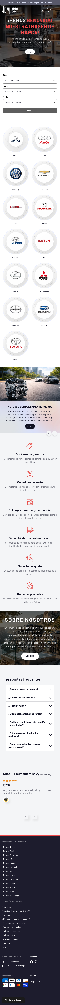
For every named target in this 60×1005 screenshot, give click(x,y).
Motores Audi (8, 851)
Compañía (6, 907)
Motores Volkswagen (11, 895)
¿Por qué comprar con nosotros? (16, 919)
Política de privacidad (11, 927)
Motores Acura (8, 847)
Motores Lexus (8, 875)
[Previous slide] (25, 816)
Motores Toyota (9, 891)
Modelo (6, 97)
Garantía (6, 915)
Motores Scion (8, 883)
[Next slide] (34, 816)
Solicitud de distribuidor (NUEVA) (16, 911)
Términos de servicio (11, 939)
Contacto (6, 943)
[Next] (54, 433)
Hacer (5, 86)
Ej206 (6, 785)
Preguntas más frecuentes (13, 923)
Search (30, 110)
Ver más (30, 656)
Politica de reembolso (11, 931)
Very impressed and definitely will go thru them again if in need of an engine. (27, 791)
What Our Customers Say (19, 774)
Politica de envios (9, 935)
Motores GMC (8, 859)
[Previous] (48, 433)
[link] (16, 142)
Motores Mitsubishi (10, 879)
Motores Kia (7, 871)
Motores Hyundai (9, 867)
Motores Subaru (9, 887)
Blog (4, 947)
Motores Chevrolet (10, 855)
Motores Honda (8, 863)
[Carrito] (49, 10)
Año (5, 75)
